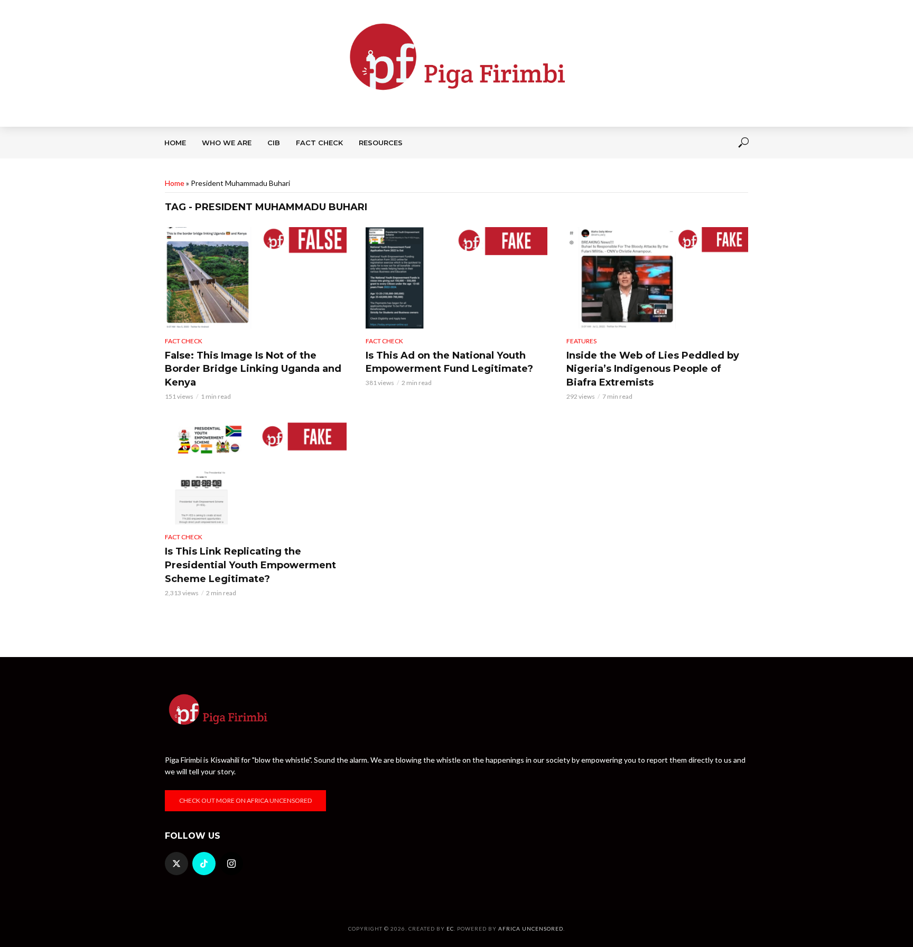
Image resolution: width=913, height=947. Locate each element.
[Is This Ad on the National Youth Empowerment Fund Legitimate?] (456, 278)
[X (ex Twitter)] (176, 863)
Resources (381, 142)
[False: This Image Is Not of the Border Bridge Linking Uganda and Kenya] (256, 278)
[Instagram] (231, 863)
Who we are (226, 142)
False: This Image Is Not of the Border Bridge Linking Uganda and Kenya (253, 369)
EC (450, 928)
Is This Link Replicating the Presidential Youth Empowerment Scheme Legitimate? (250, 565)
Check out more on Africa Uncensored (245, 800)
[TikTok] (204, 863)
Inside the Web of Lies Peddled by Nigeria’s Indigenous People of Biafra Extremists (652, 369)
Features (581, 341)
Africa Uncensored (530, 928)
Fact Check (319, 142)
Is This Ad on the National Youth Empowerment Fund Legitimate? (449, 362)
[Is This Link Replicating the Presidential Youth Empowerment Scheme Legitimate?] (256, 473)
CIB (273, 142)
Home (175, 142)
